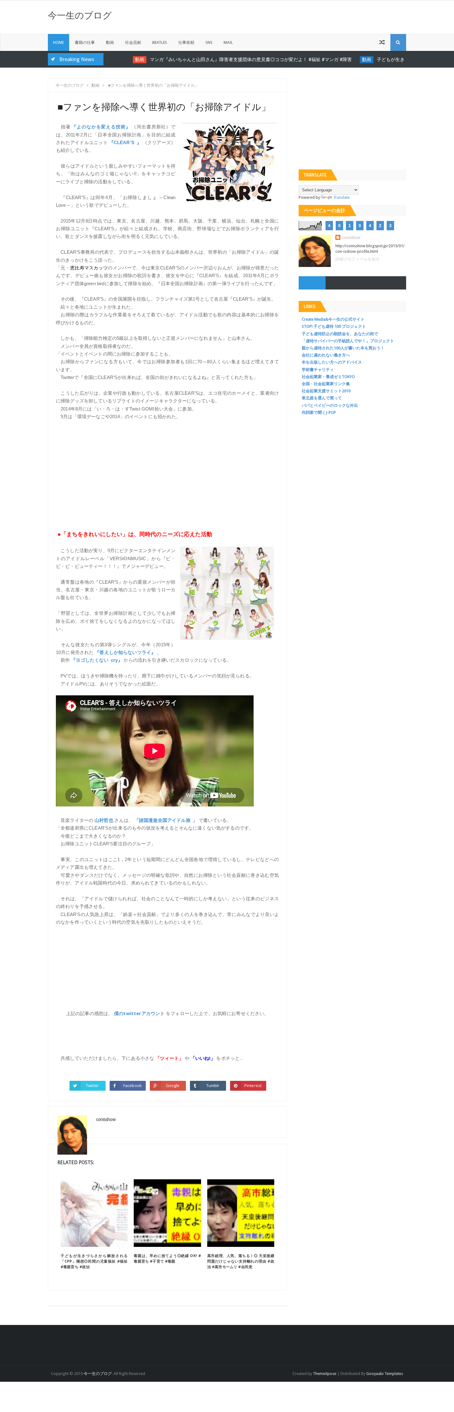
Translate (341, 197)
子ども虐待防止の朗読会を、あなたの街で (340, 333)
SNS (208, 42)
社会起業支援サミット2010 (326, 391)
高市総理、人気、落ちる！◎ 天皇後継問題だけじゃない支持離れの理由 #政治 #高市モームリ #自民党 (240, 1261)
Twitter (92, 1085)
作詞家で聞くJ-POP (319, 412)
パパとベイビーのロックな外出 (330, 405)
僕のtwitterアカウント (139, 1013)
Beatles (159, 42)
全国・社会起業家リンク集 (326, 383)
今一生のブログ (80, 15)
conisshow (351, 237)
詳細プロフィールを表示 (357, 259)
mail (228, 42)
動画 (110, 42)
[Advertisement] (167, 471)
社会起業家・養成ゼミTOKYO (328, 376)
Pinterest (253, 1085)
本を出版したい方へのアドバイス (332, 362)
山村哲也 (104, 820)
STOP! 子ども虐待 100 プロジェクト (334, 326)
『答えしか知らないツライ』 (125, 652)
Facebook (132, 1085)
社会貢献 (133, 42)
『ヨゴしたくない (89, 660)
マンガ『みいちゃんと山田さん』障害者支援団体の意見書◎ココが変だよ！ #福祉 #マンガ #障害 (237, 59)
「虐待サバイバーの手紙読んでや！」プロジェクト (348, 341)
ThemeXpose (324, 1373)
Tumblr (213, 1085)
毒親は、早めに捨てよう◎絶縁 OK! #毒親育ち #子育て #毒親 (167, 1258)
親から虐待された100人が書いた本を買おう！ (343, 348)
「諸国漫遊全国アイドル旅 (162, 820)
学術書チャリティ (318, 369)
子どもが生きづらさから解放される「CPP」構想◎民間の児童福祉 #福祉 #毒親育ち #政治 (94, 1261)
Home (58, 42)
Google (173, 1085)
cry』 (117, 660)
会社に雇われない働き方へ (326, 355)
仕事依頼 (186, 42)
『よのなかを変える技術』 (101, 126)
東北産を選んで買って (322, 398)
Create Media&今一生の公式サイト (333, 319)
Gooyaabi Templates (384, 1373)
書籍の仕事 (85, 42)
